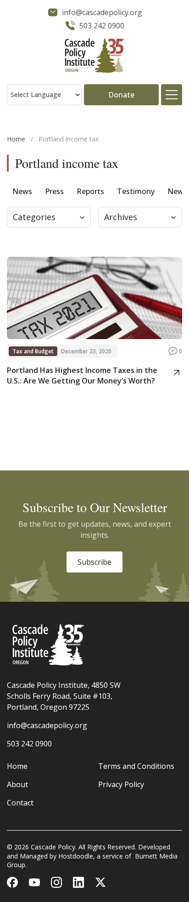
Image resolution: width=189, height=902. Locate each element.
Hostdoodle (75, 856)
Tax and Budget (33, 351)
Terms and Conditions (136, 766)
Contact (20, 803)
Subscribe (94, 562)
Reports (90, 191)
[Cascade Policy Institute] (94, 56)
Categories (34, 216)
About (17, 784)
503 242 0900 (29, 744)
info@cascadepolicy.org (47, 725)
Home (16, 139)
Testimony (136, 191)
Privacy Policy (121, 784)
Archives (120, 216)
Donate (121, 95)
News (22, 191)
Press (54, 191)
